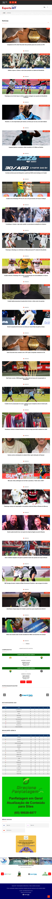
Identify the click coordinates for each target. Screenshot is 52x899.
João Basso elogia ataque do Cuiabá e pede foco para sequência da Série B (25, 608)
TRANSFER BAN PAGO (45, 515)
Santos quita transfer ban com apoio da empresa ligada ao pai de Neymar (26, 532)
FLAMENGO (47, 490)
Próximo (29, 681)
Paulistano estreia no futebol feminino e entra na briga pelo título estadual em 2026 (26, 429)
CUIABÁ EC (47, 592)
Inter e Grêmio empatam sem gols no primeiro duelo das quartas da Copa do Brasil (26, 557)
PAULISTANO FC (46, 413)
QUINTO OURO (46, 131)
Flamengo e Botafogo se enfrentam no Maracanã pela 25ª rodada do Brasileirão (26, 249)
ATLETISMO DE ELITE (45, 618)
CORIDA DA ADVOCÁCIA (44, 156)
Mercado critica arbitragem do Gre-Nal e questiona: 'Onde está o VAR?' (26, 480)
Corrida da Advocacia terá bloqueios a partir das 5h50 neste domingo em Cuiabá (26, 173)
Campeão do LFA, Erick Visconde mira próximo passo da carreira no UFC (26, 44)
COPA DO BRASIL (46, 541)
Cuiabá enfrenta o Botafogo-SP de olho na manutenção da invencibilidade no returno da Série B (26, 276)
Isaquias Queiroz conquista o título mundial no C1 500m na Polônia (26, 147)
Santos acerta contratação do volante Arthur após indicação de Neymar (26, 455)
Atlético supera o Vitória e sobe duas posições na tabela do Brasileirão (26, 70)
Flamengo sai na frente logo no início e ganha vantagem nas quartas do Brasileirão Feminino (26, 96)
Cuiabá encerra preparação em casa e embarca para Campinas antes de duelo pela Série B (26, 404)
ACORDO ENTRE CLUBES (44, 105)
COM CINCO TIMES (45, 567)
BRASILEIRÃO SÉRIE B (45, 182)
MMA (48, 28)
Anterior (23, 681)
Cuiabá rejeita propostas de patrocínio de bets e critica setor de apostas (26, 301)
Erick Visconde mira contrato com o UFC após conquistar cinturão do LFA (26, 352)
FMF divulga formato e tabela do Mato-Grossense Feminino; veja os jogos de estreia (25, 583)
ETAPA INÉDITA (46, 310)
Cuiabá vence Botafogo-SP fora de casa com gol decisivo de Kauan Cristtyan (26, 198)
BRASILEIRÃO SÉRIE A (45, 54)
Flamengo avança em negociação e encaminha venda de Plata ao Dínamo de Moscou (26, 506)
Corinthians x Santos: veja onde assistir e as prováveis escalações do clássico (26, 224)
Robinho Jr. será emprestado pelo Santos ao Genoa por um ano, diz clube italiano (26, 121)
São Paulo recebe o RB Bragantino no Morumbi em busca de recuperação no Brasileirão (26, 379)
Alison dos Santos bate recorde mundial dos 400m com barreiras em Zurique (26, 634)
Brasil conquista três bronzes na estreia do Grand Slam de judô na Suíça (26, 326)
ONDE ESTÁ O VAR (45, 464)
